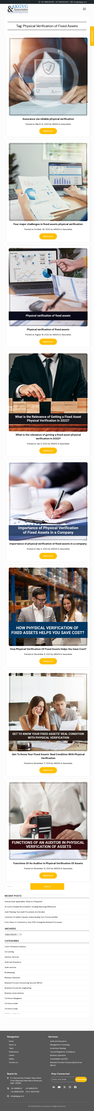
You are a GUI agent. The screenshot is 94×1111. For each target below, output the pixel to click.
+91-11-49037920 (32, 1092)
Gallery (11, 1059)
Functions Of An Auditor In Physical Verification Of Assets (48, 863)
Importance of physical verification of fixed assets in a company (48, 543)
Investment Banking (58, 1048)
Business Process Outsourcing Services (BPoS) (23, 983)
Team (11, 1048)
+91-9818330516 (17, 1092)
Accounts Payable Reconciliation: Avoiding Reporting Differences (30, 907)
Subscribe (81, 1079)
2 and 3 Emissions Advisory (15, 947)
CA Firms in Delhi (11, 1003)
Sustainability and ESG (59, 1059)
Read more (48, 131)
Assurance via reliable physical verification (48, 119)
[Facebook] (75, 1087)
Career (11, 1055)
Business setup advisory (14, 993)
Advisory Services (12, 957)
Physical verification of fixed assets (48, 329)
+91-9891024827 (62, 2)
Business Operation (12, 978)
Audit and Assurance (13, 962)
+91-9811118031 (16, 1088)
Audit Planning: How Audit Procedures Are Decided (25, 912)
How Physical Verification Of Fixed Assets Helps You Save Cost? (48, 649)
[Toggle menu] (84, 9)
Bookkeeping (10, 972)
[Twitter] (64, 1087)
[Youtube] (59, 1087)
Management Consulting (60, 1045)
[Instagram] (70, 1087)
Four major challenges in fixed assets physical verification (48, 224)
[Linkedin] (53, 1087)
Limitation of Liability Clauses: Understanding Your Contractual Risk (31, 917)
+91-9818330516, (47, 2)
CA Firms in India (11, 1009)
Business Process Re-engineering (18, 988)
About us (12, 1045)
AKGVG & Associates (61, 124)
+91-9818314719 (31, 1088)
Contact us (13, 1062)
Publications (14, 1052)
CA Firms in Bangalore (13, 998)
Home (11, 1041)
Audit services (10, 967)
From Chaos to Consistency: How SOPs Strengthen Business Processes (33, 922)
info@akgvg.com (80, 2)
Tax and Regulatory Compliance (62, 1052)
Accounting (9, 952)
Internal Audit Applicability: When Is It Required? (23, 901)
